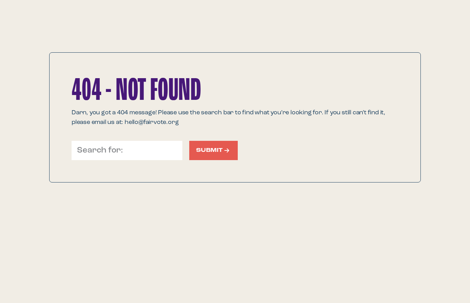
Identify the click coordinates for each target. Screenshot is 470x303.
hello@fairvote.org (152, 122)
